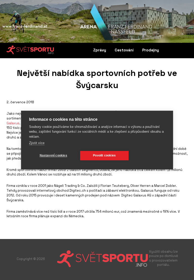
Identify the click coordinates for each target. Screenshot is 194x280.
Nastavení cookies (53, 155)
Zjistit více (36, 143)
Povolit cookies (104, 155)
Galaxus (13, 123)
